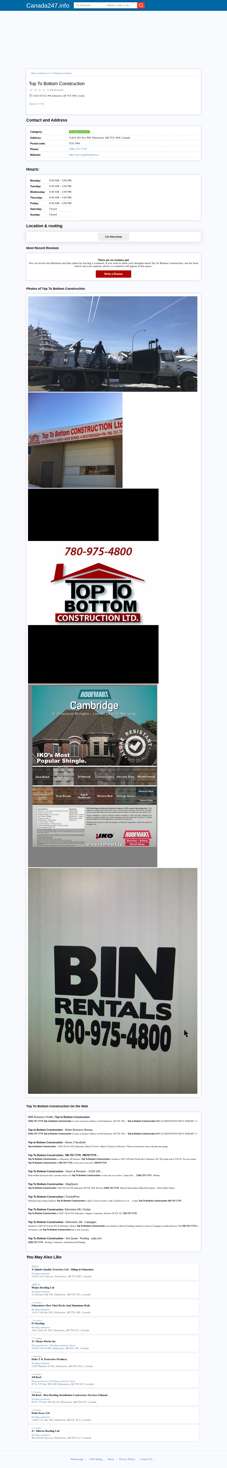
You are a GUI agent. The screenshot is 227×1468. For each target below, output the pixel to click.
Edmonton (58, 73)
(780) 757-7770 (36, 104)
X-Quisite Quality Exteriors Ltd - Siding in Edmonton (62, 1269)
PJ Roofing (38, 1323)
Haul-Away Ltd (40, 1413)
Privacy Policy (127, 1459)
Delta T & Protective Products (49, 1359)
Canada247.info (47, 5)
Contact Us (146, 1459)
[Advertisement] (113, 38)
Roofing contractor (79, 131)
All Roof (36, 1377)
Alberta (34, 73)
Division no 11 (45, 73)
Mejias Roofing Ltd (43, 1287)
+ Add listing (95, 1459)
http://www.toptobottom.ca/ (84, 154)
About (110, 1459)
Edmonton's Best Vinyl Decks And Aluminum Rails (61, 1305)
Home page (77, 1459)
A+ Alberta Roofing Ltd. (46, 1430)
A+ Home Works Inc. (44, 1341)
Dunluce (68, 73)
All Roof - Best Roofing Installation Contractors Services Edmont (69, 1395)
